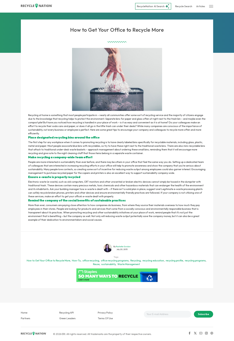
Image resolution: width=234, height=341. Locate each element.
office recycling (90, 260)
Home (24, 312)
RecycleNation (145, 6)
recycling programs (195, 260)
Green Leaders (67, 318)
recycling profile (174, 260)
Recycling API (66, 312)
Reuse (96, 264)
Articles (200, 6)
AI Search (151, 6)
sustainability (108, 264)
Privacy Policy (105, 312)
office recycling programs (115, 260)
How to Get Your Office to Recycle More (48, 260)
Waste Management (128, 264)
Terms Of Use (105, 318)
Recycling (135, 260)
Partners (25, 318)
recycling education (153, 260)
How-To (76, 260)
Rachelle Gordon (123, 246)
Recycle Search (183, 6)
